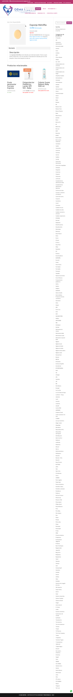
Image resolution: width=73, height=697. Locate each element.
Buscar (38, 8)
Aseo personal (59, 89)
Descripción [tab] (12, 48)
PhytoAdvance (59, 506)
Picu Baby (58, 511)
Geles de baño (59, 293)
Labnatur (58, 397)
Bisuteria (58, 133)
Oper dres (58, 471)
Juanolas (58, 379)
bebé (33, 38)
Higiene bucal (59, 344)
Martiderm (58, 427)
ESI (56, 251)
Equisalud (58, 249)
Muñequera (58, 453)
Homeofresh (59, 355)
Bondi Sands (58, 137)
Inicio (8, 22)
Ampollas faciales (60, 75)
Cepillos (57, 157)
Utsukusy (58, 655)
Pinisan (57, 520)
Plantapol (58, 526)
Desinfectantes (59, 225)
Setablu (57, 572)
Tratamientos (59, 642)
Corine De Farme (59, 196)
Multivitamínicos (59, 451)
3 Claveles (58, 38)
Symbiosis (58, 618)
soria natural (59, 605)
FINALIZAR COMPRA (58, 2)
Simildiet (58, 581)
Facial (57, 262)
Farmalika (58, 269)
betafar (57, 118)
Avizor (57, 98)
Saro (11, 22)
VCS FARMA (58, 663)
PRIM (57, 533)
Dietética (58, 231)
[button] (25, 26)
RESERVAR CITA (41, 13)
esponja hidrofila (43, 38)
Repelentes (58, 557)
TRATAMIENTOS (51, 8)
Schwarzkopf (59, 568)
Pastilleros (58, 491)
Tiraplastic (58, 637)
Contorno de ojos (60, 190)
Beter (57, 120)
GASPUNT (58, 290)
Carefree (58, 150)
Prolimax (58, 543)
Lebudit (57, 406)
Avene (57, 95)
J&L (56, 372)
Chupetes (58, 170)
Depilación (58, 222)
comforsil (58, 178)
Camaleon (58, 144)
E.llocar (57, 240)
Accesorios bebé (59, 46)
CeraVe (57, 159)
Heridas (57, 327)
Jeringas (58, 375)
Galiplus (57, 288)
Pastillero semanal (60, 489)
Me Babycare (59, 436)
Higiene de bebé (36, 36)
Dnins (57, 236)
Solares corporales (60, 596)
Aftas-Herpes (59, 57)
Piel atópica (58, 513)
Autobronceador (59, 93)
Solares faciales (59, 598)
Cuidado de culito (60, 210)
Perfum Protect (59, 495)
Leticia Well (58, 408)
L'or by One (58, 390)
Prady (57, 531)
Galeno (57, 286)
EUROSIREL (58, 258)
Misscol (57, 447)
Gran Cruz (58, 309)
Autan (57, 91)
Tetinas (57, 626)
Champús (58, 167)
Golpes (57, 305)
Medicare (58, 440)
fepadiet (58, 273)
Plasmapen (58, 528)
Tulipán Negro (59, 646)
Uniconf (57, 648)
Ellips (57, 247)
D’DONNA (58, 218)
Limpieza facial (59, 412)
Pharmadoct (59, 502)
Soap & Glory (59, 589)
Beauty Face (59, 109)
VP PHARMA (58, 681)
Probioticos (58, 537)
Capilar (57, 146)
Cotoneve (58, 205)
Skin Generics (59, 587)
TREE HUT (58, 644)
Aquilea (57, 87)
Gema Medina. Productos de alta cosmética (60, 296)
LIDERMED (58, 410)
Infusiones (58, 361)
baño (31, 38)
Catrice (57, 155)
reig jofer (58, 550)
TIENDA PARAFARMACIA (30, 13)
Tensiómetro (59, 620)
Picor (57, 508)
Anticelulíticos (59, 78)
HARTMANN (58, 320)
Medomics (58, 444)
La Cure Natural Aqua (61, 392)
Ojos (57, 469)
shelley (57, 577)
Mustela (58, 455)
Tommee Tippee (59, 640)
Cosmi (57, 203)
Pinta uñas (58, 522)
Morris (57, 449)
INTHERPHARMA (59, 368)
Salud (57, 559)
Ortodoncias (58, 473)
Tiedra (57, 635)
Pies (57, 515)
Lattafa (57, 401)
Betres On (58, 122)
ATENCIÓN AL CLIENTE (52, 13)
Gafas (57, 284)
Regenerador (59, 548)
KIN (56, 383)
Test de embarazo (60, 624)
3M (56, 40)
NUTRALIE (58, 464)
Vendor (57, 668)
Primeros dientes (60, 535)
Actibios (57, 53)
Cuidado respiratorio (60, 216)
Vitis (57, 677)
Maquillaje (58, 425)
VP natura (58, 679)
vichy (57, 675)
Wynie (57, 683)
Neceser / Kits (59, 458)
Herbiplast (58, 325)
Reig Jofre (58, 552)
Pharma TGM (59, 500)
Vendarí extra (59, 666)
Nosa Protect (59, 462)
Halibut (57, 318)
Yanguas (58, 686)
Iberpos (57, 357)
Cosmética (58, 201)
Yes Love (58, 688)
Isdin (57, 370)
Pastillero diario (59, 486)
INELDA (57, 359)
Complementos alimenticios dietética (59, 186)
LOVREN (57, 418)
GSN (57, 314)
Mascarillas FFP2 (60, 429)
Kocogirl (57, 388)
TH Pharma (58, 631)
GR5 (57, 307)
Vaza (57, 659)
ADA (57, 55)
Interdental (58, 366)
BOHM (57, 135)
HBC (57, 323)
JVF (56, 381)
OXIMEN (57, 478)
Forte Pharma (59, 278)
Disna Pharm (59, 233)
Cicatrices (58, 172)
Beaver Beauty (59, 111)
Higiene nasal (59, 352)
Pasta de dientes (60, 484)
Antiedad (58, 80)
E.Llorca (57, 242)
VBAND (57, 661)
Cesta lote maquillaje (61, 165)
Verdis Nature (59, 670)
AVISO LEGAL (30, 2)
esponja (37, 38)
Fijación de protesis (60, 275)
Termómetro (59, 622)
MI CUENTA (49, 2)
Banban (57, 102)
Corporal (58, 199)
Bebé (31, 36)
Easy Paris (58, 244)
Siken (57, 579)
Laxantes (58, 403)
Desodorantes (59, 227)
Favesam (58, 271)
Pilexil (57, 517)
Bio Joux (57, 129)
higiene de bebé (33, 40)
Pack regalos (59, 480)
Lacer (57, 399)
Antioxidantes (59, 82)
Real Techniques (59, 546)
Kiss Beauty (58, 386)
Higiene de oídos (59, 348)
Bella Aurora (59, 115)
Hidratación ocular (60, 335)
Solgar (57, 603)
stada (57, 609)
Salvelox (58, 561)
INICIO (44, 8)
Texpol (57, 629)
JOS (56, 377)
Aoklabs (57, 84)
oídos (57, 466)
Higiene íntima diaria (60, 350)
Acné (57, 50)
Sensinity (58, 570)
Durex (57, 238)
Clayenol (58, 174)
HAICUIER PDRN (59, 316)
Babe (57, 100)
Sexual (57, 574)
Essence (57, 253)
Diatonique (58, 229)
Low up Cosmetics (60, 421)
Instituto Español (60, 364)
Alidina (57, 59)
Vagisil (57, 657)
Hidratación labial (60, 333)
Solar (57, 594)
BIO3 (57, 131)
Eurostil (57, 260)
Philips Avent (59, 504)
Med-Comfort (59, 438)
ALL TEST (58, 62)
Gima (57, 303)
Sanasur (57, 563)
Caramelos (58, 148)
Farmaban (58, 267)
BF (56, 124)
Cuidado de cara (59, 207)
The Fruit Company (60, 633)
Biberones (58, 126)
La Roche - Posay (60, 395)
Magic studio (59, 423)
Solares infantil (59, 600)
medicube (58, 442)
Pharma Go (58, 497)
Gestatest (58, 300)
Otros (57, 475)
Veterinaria (58, 672)
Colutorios (58, 176)
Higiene (57, 341)
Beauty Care (59, 106)
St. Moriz (58, 607)
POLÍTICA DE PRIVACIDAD (40, 2)
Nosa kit (57, 460)
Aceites (57, 48)
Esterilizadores (59, 256)
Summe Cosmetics (60, 611)
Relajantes (58, 554)
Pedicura (58, 493)
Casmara (58, 152)
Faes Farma (58, 264)
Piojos (57, 524)
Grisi (57, 311)
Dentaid (57, 220)
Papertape (58, 482)
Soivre (57, 591)
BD (56, 104)
